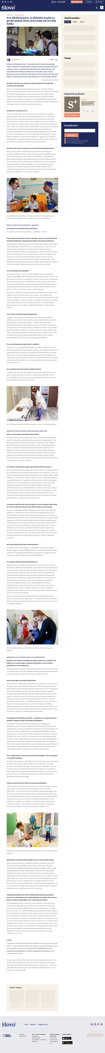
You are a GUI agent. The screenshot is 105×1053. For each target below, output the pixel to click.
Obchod (33, 1024)
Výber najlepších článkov (73, 139)
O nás (26, 1024)
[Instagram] (5, 1)
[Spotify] (11, 2)
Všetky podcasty (72, 115)
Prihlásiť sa (71, 135)
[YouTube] (8, 1)
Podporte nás (43, 1024)
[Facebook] (2, 2)
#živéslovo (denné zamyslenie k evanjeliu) (77, 141)
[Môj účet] (97, 8)
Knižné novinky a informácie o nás (75, 143)
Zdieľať (52, 59)
